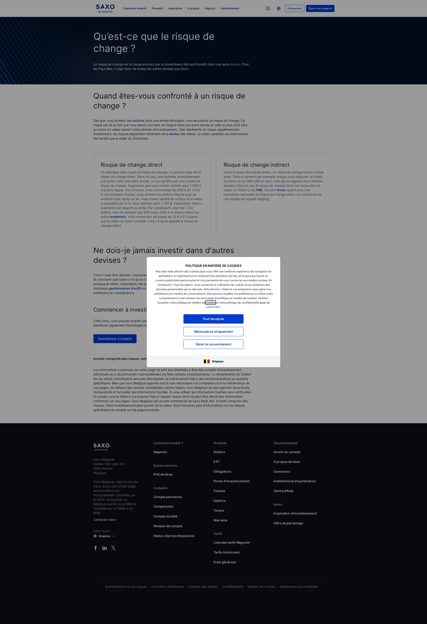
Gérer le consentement (213, 344)
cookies (210, 302)
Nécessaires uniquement (213, 331)
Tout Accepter (214, 319)
